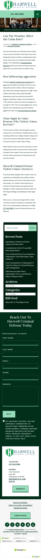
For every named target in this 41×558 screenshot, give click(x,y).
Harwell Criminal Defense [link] (22, 44)
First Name (8, 338)
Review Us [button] (20, 489)
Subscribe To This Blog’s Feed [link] (17, 302)
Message (7, 384)
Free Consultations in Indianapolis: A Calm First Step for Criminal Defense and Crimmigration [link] (19, 265)
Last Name (8, 349)
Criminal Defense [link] (13, 46)
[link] (20, 5)
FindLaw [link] (24, 533)
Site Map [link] (12, 531)
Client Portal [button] (20, 515)
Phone (6, 372)
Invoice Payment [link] (20, 502)
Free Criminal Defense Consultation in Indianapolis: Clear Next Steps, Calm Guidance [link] (20, 256)
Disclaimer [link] (6, 531)
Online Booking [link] (20, 508)
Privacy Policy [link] (20, 531)
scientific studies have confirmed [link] (20, 82)
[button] (37, 14)
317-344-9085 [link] (17, 14)
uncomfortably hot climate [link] (27, 110)
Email (6, 361)
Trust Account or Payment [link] (20, 505)
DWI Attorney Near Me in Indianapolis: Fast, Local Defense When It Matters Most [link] (18, 273)
